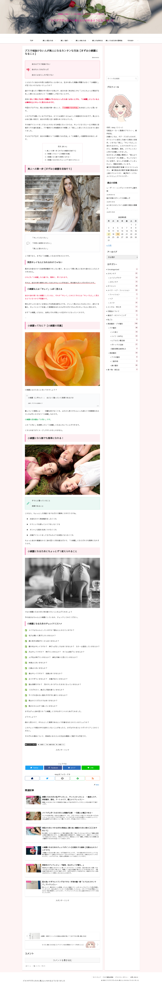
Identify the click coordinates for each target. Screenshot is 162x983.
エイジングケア (123, 278)
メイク (123, 303)
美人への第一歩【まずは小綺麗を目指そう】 (62, 151)
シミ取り (124, 332)
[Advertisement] (62, 755)
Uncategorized (122, 269)
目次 (59, 146)
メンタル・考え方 (31, 744)
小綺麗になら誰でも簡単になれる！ (59, 157)
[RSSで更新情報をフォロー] (93, 778)
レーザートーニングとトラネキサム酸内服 (121, 189)
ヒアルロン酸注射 (124, 340)
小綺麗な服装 (51, 744)
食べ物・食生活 (122, 369)
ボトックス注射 (124, 344)
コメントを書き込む (62, 960)
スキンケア (122, 273)
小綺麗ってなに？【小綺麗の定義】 (59, 154)
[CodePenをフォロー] (62, 778)
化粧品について (122, 311)
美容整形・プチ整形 (122, 324)
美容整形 (123, 353)
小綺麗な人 (42, 744)
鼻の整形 (124, 365)
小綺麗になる (61, 744)
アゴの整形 (124, 357)
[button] (136, 78)
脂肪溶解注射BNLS (124, 349)
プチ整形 (123, 328)
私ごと (122, 319)
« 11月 (108, 245)
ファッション (123, 294)
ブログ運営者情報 (108, 977)
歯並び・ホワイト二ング (122, 315)
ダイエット (122, 286)
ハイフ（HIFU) (124, 336)
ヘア (123, 298)
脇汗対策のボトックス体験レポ (118, 198)
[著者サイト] (32, 778)
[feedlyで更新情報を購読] (77, 778)
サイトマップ (97, 977)
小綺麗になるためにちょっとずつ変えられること (63, 160)
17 (109, 234)
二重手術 (124, 361)
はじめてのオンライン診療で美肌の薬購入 (121, 206)
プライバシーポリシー (121, 977)
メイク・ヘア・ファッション (122, 290)
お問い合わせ (134, 977)
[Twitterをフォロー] (47, 778)
